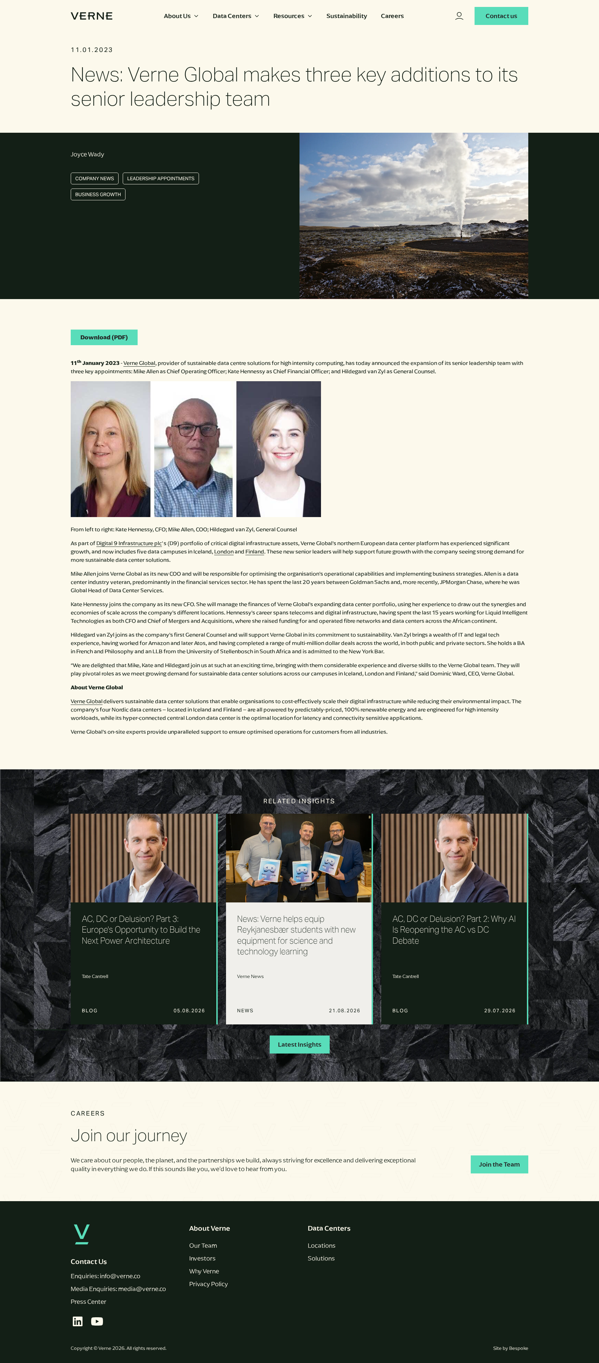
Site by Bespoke (510, 1348)
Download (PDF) (104, 337)
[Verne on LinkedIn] (78, 1321)
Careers (392, 16)
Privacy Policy (208, 1284)
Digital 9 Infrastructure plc (129, 543)
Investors (202, 1258)
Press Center (88, 1301)
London (224, 551)
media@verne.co (142, 1289)
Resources (289, 16)
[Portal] (459, 16)
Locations (322, 1245)
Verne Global (139, 363)
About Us (177, 16)
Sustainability (347, 16)
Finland (254, 551)
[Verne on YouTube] (97, 1321)
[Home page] (91, 15)
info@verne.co (120, 1276)
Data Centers (232, 16)
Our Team (203, 1245)
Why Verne (204, 1271)
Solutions (321, 1258)
